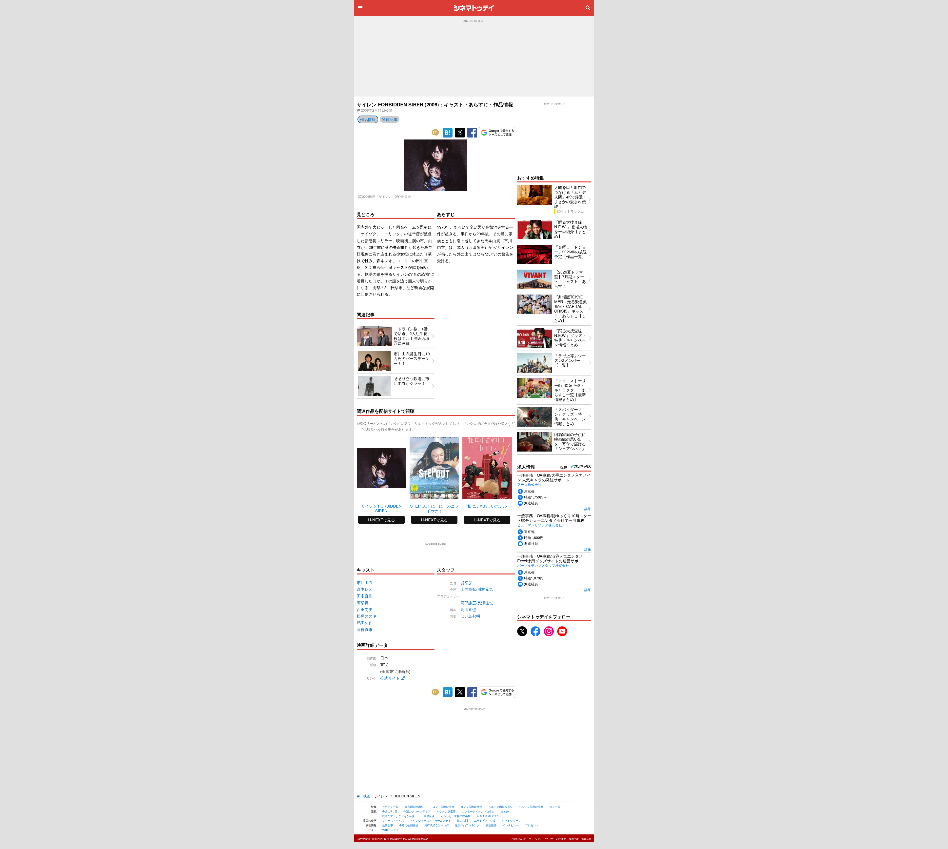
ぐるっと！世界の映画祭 (456, 816)
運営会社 (586, 839)
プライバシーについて (541, 839)
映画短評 (491, 825)
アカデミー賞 (390, 807)
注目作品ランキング (467, 825)
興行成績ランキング (436, 825)
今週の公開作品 (408, 825)
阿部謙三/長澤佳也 (476, 603)
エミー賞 (555, 807)
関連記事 (389, 119)
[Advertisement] (474, 59)
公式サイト (390, 678)
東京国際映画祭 (414, 807)
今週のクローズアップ (417, 811)
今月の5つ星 (389, 811)
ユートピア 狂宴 (485, 820)
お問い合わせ (518, 839)
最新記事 (387, 825)
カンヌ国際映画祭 (471, 807)
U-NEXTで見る (381, 520)
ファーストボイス (393, 820)
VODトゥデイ (390, 830)
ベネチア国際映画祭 (500, 807)
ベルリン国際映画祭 (531, 807)
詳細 (587, 508)
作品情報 (368, 119)
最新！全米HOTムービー (492, 816)
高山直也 (468, 609)
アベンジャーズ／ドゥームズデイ (430, 820)
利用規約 (561, 839)
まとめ (505, 811)
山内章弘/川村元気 (476, 589)
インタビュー (511, 825)
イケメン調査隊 (446, 811)
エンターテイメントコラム (478, 811)
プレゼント (532, 825)
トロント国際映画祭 (442, 807)
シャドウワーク (511, 820)
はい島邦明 (470, 616)
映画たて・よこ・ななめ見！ (399, 816)
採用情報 (574, 839)
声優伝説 (429, 816)
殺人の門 (462, 820)
